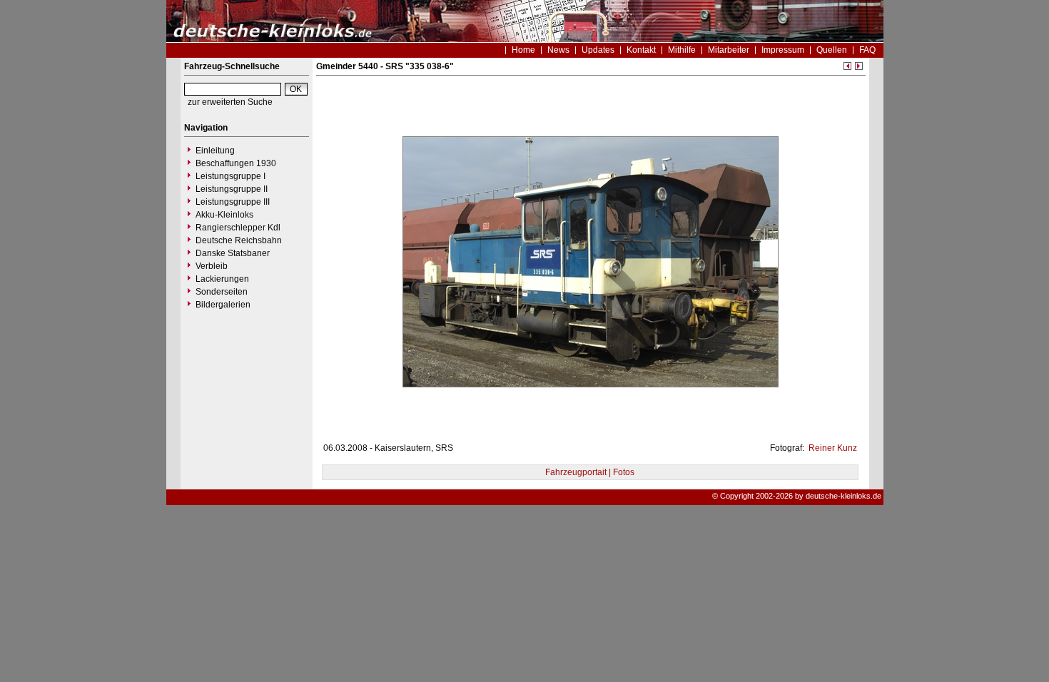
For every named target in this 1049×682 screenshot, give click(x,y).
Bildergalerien (223, 305)
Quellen (831, 50)
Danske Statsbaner (233, 253)
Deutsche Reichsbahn (239, 240)
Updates (598, 50)
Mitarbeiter (728, 50)
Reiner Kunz (831, 448)
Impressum (782, 50)
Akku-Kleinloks (224, 215)
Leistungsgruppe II (232, 189)
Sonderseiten (222, 292)
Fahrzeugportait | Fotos (589, 472)
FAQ (867, 50)
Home (523, 50)
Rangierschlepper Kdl (238, 228)
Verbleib (212, 266)
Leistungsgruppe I (230, 176)
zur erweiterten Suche (230, 102)
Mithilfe (682, 50)
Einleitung (215, 151)
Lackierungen (222, 279)
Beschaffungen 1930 (236, 163)
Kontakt (641, 50)
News (558, 50)
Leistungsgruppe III (233, 202)
